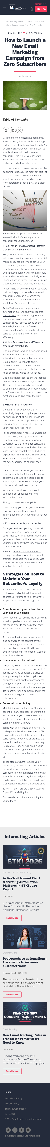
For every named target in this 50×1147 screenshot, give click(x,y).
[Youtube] (28, 1130)
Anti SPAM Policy (13, 1098)
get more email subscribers (26, 551)
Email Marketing (25, 76)
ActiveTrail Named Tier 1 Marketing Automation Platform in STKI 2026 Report (21, 884)
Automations (8, 873)
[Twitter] (8, 1130)
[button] (6, 130)
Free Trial (41, 9)
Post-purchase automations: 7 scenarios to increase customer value (25, 963)
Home (9, 22)
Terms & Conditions (15, 1108)
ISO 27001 (10, 1113)
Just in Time (9, 315)
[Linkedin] (15, 1130)
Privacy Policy (12, 1103)
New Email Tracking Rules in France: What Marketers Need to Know (24, 1039)
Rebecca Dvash (9, 973)
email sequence (22, 410)
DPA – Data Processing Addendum (23, 1119)
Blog (16, 22)
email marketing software (33, 289)
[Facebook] (21, 1130)
